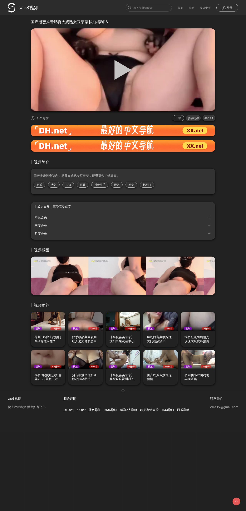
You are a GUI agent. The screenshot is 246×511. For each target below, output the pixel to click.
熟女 (131, 184)
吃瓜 (39, 184)
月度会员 (41, 233)
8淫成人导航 (128, 410)
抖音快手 (99, 184)
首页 (180, 7)
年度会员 (41, 217)
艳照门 (147, 184)
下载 (178, 118)
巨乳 (82, 184)
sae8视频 (28, 7)
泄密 (117, 184)
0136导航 (110, 410)
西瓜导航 (183, 410)
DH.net (69, 410)
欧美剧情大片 (149, 410)
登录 (229, 7)
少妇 (68, 184)
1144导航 (167, 410)
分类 (191, 7)
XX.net (81, 410)
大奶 (54, 184)
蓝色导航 (95, 410)
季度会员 (41, 225)
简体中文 (205, 7)
